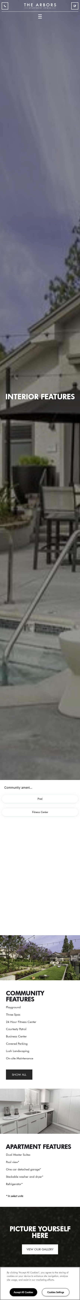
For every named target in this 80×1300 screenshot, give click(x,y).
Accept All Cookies (23, 1292)
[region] (40, 1283)
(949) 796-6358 (5, 6)
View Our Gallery (40, 1249)
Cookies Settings (55, 1292)
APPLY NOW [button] (74, 6)
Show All (19, 1074)
